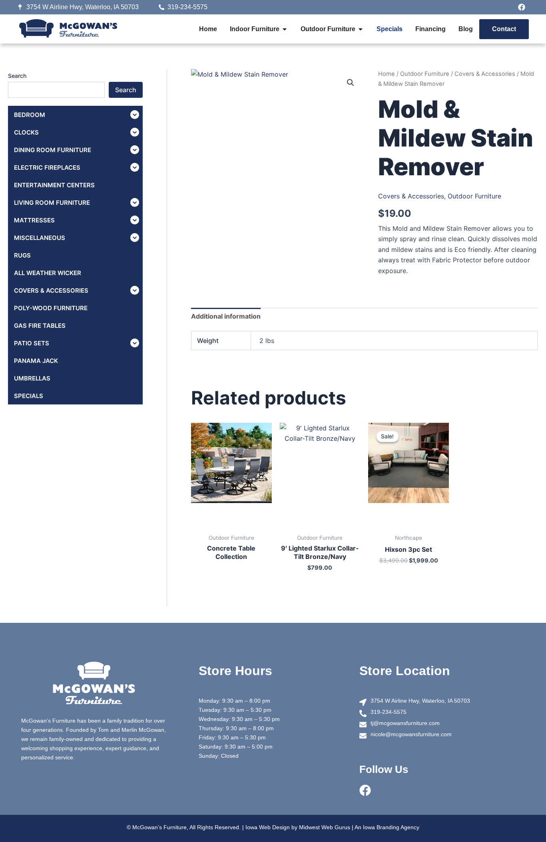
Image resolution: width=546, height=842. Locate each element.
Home (386, 73)
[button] (350, 82)
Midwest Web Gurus (324, 827)
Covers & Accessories (484, 73)
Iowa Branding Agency (391, 827)
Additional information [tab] (226, 316)
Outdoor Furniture (424, 73)
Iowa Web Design (267, 827)
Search (17, 75)
